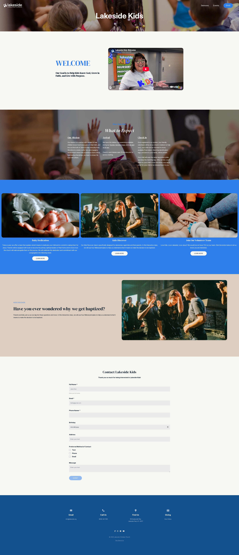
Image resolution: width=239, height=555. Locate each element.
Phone (74, 453)
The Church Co (119, 540)
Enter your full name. (74, 393)
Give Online (167, 519)
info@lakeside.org (71, 519)
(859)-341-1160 (103, 519)
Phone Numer (74, 410)
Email (71, 398)
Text (74, 450)
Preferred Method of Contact (80, 447)
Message (72, 463)
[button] (236, 5)
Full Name (73, 384)
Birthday (72, 422)
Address (72, 435)
